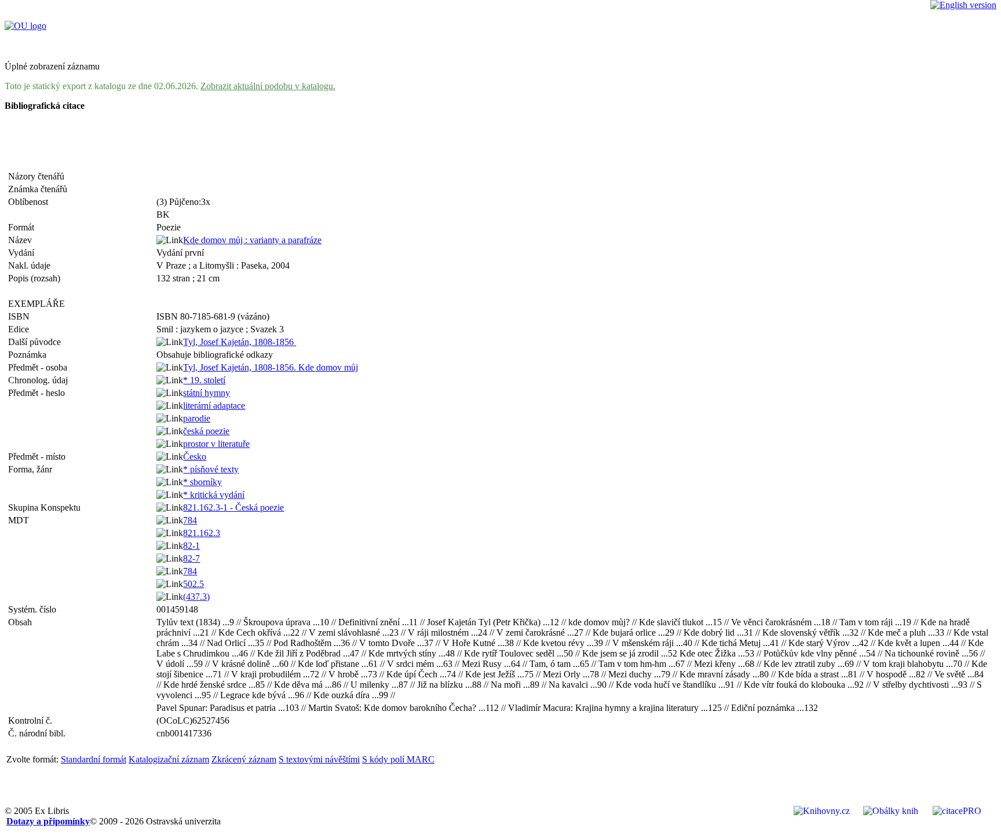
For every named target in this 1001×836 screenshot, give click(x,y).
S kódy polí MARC (398, 759)
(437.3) (196, 597)
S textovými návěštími (319, 759)
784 (190, 520)
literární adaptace (214, 405)
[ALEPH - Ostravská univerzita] (25, 26)
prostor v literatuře (216, 444)
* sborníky (202, 482)
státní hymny (206, 393)
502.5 (193, 584)
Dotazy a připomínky (48, 821)
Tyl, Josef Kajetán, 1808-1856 (239, 342)
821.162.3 (201, 533)
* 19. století (204, 380)
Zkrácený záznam (243, 759)
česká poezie (206, 431)
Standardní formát (93, 759)
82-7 (191, 558)
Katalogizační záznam (169, 759)
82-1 (191, 546)
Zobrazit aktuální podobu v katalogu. (267, 86)
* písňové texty (211, 469)
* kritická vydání (213, 495)
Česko (194, 456)
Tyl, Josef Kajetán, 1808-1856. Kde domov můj (270, 367)
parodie (196, 418)
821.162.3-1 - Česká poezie (233, 507)
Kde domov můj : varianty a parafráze (252, 240)
